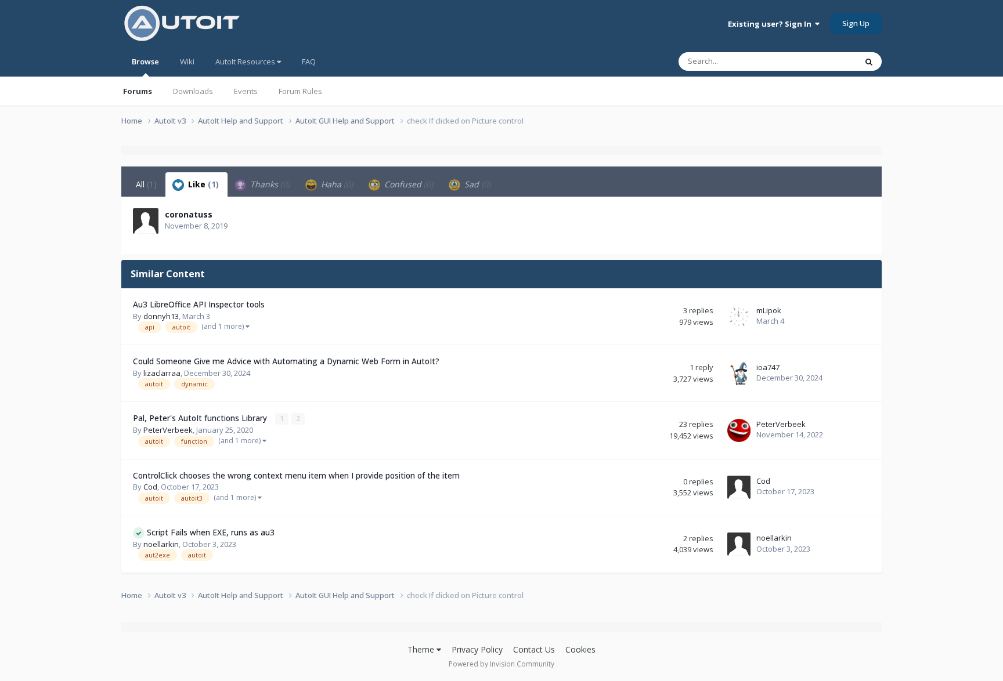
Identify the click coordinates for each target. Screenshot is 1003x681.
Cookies (580, 649)
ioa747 (768, 367)
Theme (421, 649)
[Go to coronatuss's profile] (145, 221)
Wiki (187, 61)
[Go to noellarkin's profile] (739, 544)
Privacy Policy (477, 649)
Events (246, 91)
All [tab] (146, 184)
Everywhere (821, 61)
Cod (150, 486)
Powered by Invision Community (501, 664)
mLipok (768, 310)
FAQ (309, 61)
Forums (137, 91)
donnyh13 (161, 316)
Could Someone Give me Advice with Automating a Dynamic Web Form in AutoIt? (286, 361)
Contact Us (534, 649)
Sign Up (855, 23)
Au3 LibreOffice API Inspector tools (199, 304)
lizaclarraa (162, 373)
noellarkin (161, 544)
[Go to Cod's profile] (739, 487)
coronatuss (188, 214)
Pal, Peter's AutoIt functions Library (201, 417)
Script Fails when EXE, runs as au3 (211, 532)
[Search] (869, 61)
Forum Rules (300, 91)
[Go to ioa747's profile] (739, 373)
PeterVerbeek (168, 430)
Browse (145, 61)
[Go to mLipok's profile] (739, 316)
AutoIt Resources (246, 61)
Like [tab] (202, 184)
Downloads (193, 91)
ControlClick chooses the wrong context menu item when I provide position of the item (296, 475)
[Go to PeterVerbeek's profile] (739, 430)
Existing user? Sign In (771, 24)
